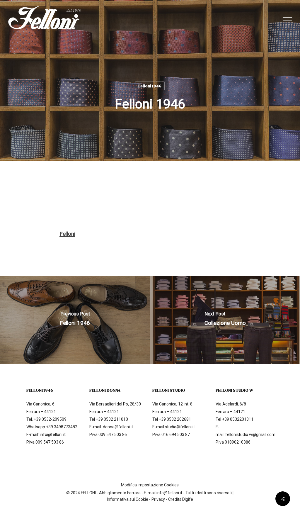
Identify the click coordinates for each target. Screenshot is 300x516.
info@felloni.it (53, 434)
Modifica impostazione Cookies (150, 485)
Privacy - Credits (166, 499)
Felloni (67, 233)
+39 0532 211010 (112, 419)
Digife (187, 499)
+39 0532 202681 (175, 419)
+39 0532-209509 (50, 419)
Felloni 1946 (149, 86)
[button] (287, 18)
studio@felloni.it (180, 427)
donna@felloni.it (118, 427)
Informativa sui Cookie (127, 499)
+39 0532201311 (237, 419)
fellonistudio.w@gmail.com (250, 434)
